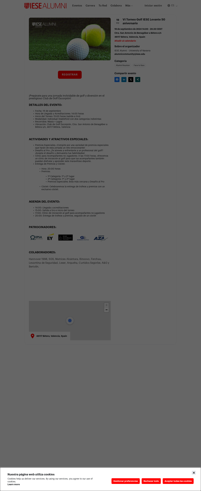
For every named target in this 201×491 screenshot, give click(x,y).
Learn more (14, 484)
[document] (100, 479)
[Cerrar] (194, 473)
